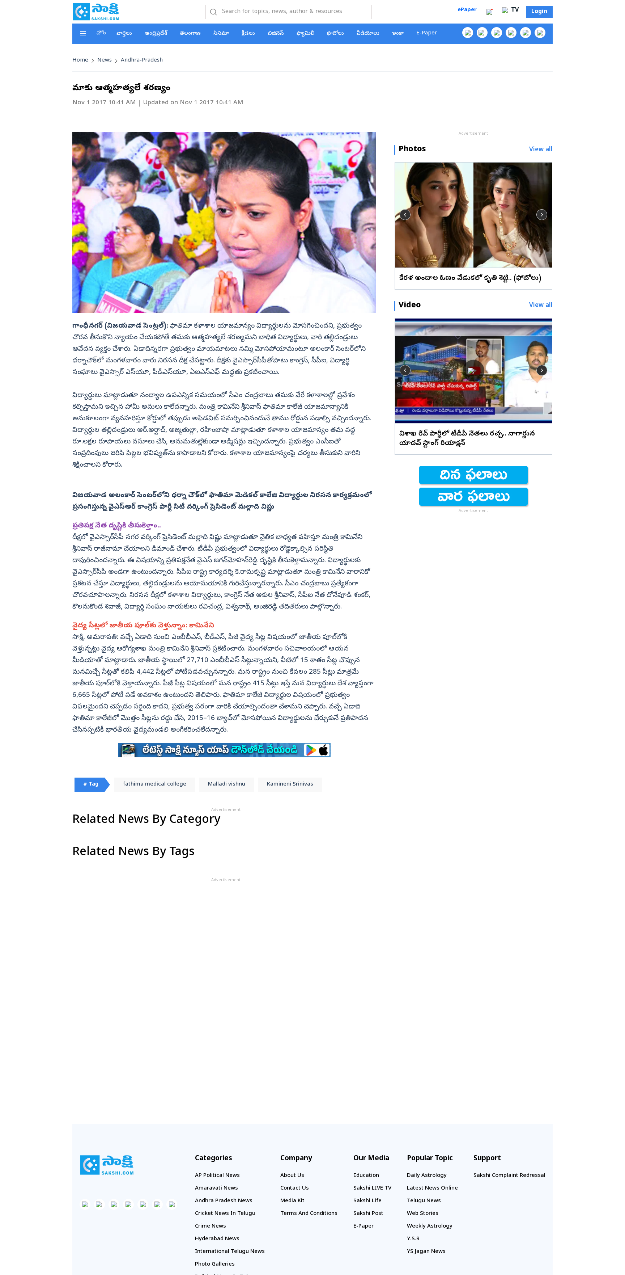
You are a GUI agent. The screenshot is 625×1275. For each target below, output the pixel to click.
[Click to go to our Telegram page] (157, 1204)
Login (539, 12)
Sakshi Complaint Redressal (509, 1175)
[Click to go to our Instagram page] (511, 32)
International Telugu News (230, 1251)
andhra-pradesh (142, 60)
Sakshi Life (367, 1201)
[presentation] (405, 214)
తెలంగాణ (190, 33)
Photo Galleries (215, 1264)
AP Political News (217, 1175)
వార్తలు (124, 33)
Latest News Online (432, 1188)
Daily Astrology (427, 1175)
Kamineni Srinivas (290, 784)
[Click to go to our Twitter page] (496, 32)
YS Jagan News (426, 1251)
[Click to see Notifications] (489, 12)
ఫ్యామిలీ (305, 33)
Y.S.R (413, 1239)
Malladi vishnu (226, 784)
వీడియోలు (368, 33)
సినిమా (221, 33)
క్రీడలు (248, 33)
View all (541, 150)
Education (366, 1175)
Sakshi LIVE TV (372, 1188)
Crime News (210, 1226)
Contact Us (294, 1188)
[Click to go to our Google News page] (540, 32)
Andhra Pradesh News (223, 1201)
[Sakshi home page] (107, 1165)
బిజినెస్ (276, 33)
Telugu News (424, 1201)
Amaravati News (216, 1188)
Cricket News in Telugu (225, 1213)
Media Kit (292, 1201)
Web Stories (422, 1213)
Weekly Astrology (429, 1226)
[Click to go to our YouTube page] (525, 32)
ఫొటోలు (335, 33)
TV (514, 10)
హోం (101, 33)
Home (80, 60)
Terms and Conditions (308, 1213)
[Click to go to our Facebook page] (467, 32)
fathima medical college (154, 784)
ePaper (467, 10)
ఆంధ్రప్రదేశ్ (156, 33)
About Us (292, 1175)
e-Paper (426, 33)
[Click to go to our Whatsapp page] (482, 32)
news (104, 60)
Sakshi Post (368, 1213)
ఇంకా (398, 33)
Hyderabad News (217, 1239)
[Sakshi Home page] (95, 11)
